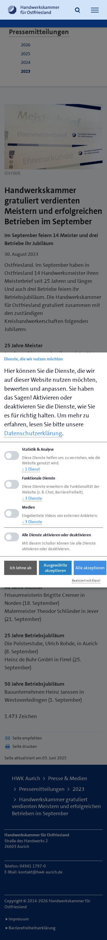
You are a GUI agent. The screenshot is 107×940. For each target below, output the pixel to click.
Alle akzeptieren (90, 567)
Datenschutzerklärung (33, 433)
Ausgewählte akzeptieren (55, 567)
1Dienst (31, 469)
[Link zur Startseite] (33, 10)
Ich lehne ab (21, 567)
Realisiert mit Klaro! (86, 580)
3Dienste (32, 498)
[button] (77, 10)
